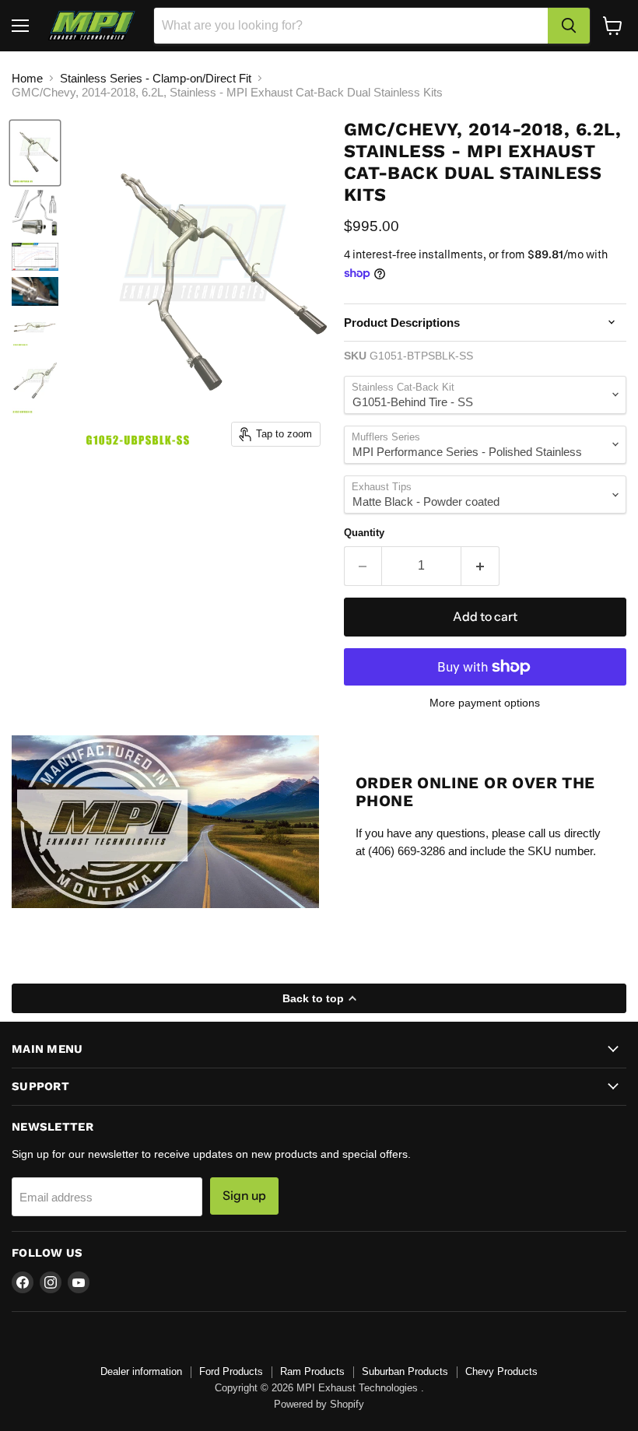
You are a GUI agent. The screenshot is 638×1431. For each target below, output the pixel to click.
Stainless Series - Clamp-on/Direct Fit (155, 78)
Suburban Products (405, 1371)
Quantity (364, 532)
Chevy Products (501, 1371)
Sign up (244, 1195)
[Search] (569, 26)
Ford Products (231, 1371)
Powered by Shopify (319, 1404)
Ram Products (312, 1371)
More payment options (484, 702)
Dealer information (141, 1371)
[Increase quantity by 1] (480, 565)
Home (27, 78)
